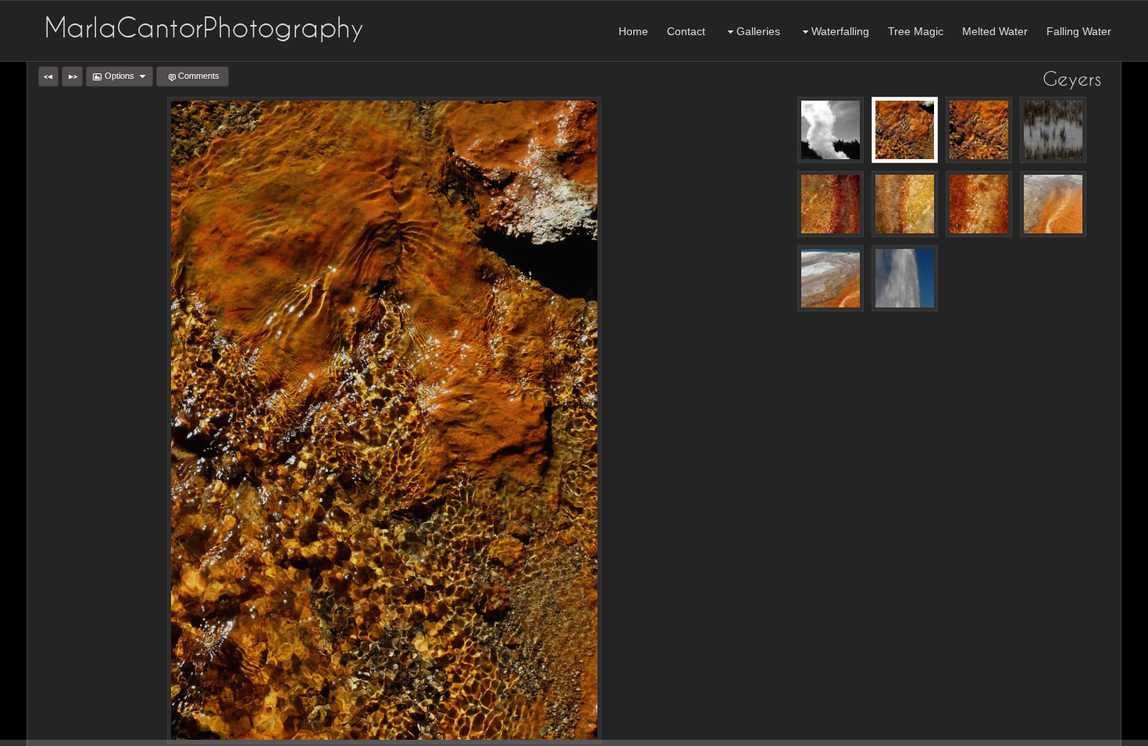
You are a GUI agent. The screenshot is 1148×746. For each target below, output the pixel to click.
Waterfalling (840, 31)
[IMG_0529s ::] (904, 278)
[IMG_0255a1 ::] (1053, 130)
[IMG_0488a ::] (830, 278)
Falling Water (1078, 31)
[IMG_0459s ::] (830, 204)
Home (633, 31)
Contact (686, 31)
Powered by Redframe (1093, 731)
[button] (48, 76)
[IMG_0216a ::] (904, 130)
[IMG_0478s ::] (979, 204)
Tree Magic (915, 31)
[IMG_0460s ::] (904, 204)
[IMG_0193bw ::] (830, 130)
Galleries (758, 31)
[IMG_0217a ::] (979, 130)
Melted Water (995, 31)
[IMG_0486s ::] (1053, 204)
